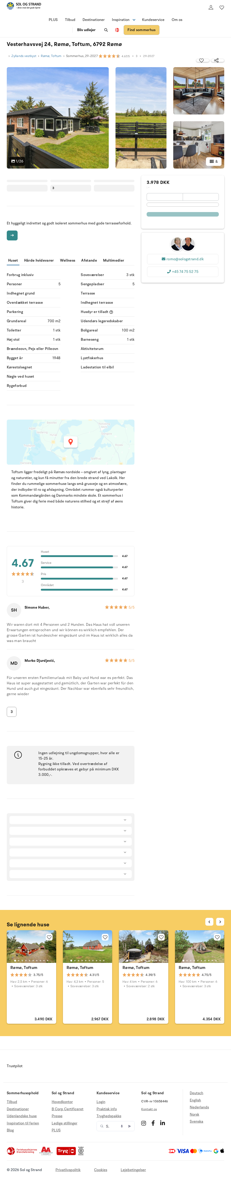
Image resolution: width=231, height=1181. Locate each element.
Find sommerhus (141, 29)
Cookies (100, 1169)
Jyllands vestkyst (23, 56)
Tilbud (70, 19)
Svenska (196, 1121)
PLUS (53, 19)
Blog (10, 1130)
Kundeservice (153, 19)
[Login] (211, 7)
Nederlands (199, 1107)
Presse (57, 1116)
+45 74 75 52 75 (185, 271)
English (195, 1100)
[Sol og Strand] (24, 6)
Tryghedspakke (109, 1116)
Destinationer (94, 19)
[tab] (15, 960)
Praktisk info (107, 1109)
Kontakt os (149, 1109)
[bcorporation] (82, 1154)
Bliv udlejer (86, 29)
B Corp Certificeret (67, 1109)
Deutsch (196, 1093)
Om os (177, 19)
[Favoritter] (221, 7)
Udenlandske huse (22, 1116)
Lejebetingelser (133, 1169)
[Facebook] (153, 1123)
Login (101, 1102)
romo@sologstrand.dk (185, 259)
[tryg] (67, 1154)
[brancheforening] (22, 1154)
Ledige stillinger (64, 1123)
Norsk (194, 1114)
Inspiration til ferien (23, 1123)
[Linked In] (162, 1123)
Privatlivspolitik (68, 1169)
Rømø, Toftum (51, 56)
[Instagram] (143, 1123)
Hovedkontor (62, 1102)
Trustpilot (15, 1066)
